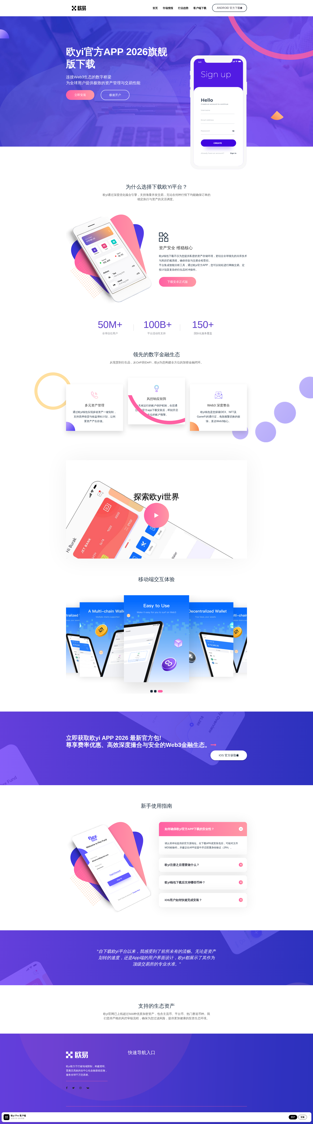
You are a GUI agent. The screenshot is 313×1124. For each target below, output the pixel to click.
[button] (152, 691)
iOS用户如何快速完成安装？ (183, 900)
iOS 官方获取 (227, 755)
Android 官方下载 (228, 8)
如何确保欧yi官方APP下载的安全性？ (189, 829)
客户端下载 (199, 8)
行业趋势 (183, 8)
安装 (303, 1117)
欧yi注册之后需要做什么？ (182, 864)
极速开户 (115, 95)
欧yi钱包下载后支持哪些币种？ (185, 882)
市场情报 (168, 8)
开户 (293, 1117)
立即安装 (80, 95)
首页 (155, 8)
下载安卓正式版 (177, 281)
